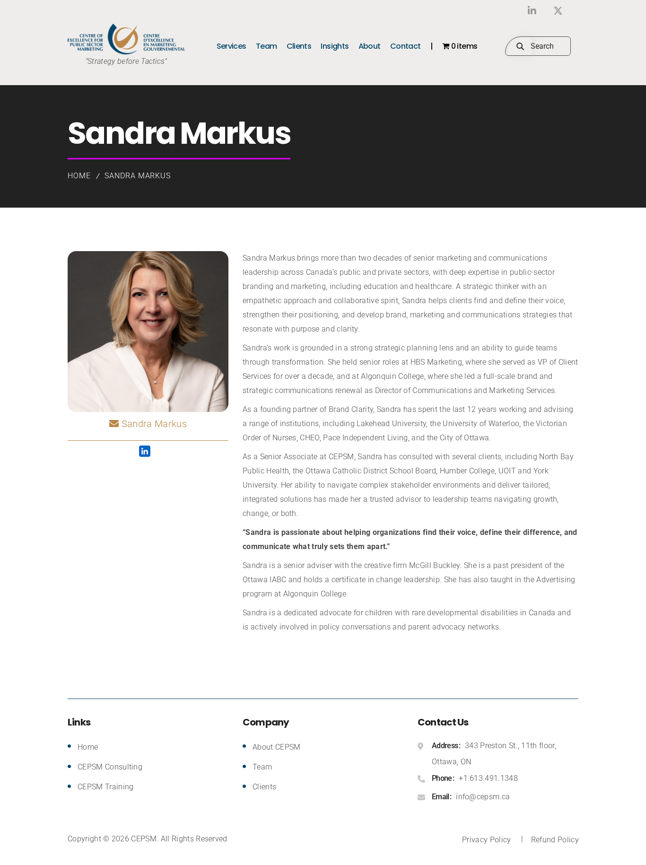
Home (79, 175)
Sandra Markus (138, 175)
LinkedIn (532, 10)
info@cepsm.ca (483, 796)
